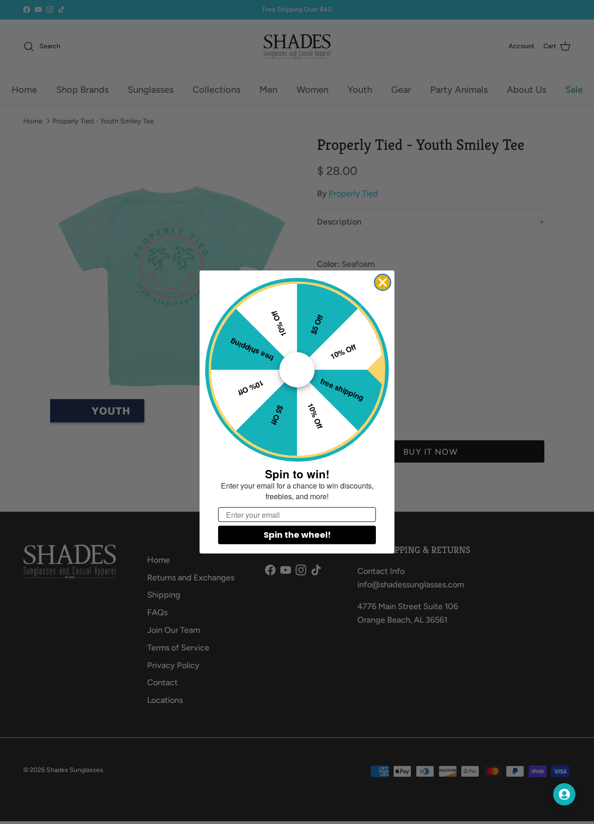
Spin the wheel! (297, 535)
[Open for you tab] (564, 794)
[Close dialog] (382, 282)
